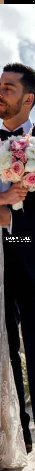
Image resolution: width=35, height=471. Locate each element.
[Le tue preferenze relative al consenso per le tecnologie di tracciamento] (33, 469)
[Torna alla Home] (2, 2)
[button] (32, 2)
